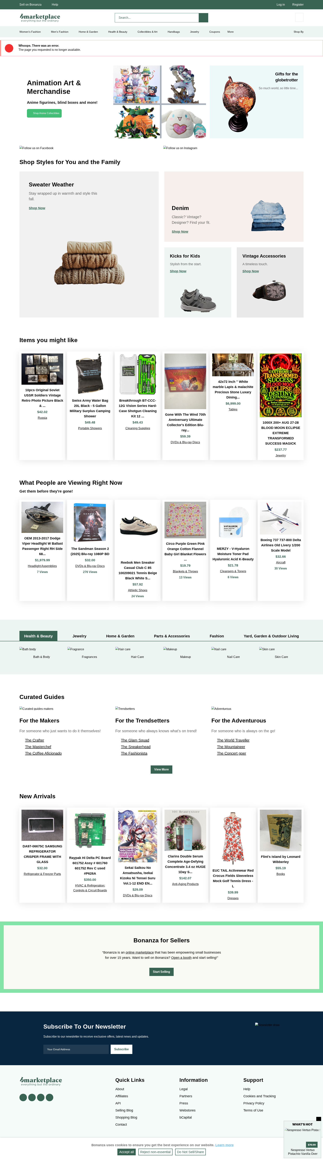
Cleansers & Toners (233, 571)
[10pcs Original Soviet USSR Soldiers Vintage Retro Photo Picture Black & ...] (42, 406)
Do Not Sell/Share (190, 1152)
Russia (42, 417)
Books (280, 874)
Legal (183, 1089)
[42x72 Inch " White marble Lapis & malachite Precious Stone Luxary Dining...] (233, 406)
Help (55, 4)
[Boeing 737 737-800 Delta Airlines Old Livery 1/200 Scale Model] (280, 550)
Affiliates (121, 1096)
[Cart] (299, 17)
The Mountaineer (231, 747)
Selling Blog (124, 1110)
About (119, 1089)
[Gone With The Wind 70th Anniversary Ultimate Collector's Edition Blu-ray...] (185, 406)
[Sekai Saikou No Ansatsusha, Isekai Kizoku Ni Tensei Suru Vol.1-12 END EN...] (137, 855)
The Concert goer (231, 753)
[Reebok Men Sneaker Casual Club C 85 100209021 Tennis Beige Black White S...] (137, 550)
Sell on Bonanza (30, 4)
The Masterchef (38, 747)
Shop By (299, 31)
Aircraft (280, 562)
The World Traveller (233, 740)
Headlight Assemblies (42, 566)
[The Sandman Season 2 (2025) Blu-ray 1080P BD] (90, 550)
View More (161, 769)
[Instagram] (49, 1097)
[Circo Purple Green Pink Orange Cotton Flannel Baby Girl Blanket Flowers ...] (185, 550)
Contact (121, 1124)
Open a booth (181, 958)
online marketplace (140, 952)
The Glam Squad (135, 740)
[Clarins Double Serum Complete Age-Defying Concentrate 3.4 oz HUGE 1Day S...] (185, 855)
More (230, 31)
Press (183, 1103)
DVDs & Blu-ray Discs (185, 442)
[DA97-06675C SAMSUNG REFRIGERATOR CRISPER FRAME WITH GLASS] (42, 855)
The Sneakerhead (135, 747)
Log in (281, 4)
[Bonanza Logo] (40, 17)
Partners (185, 1096)
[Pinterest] (40, 1097)
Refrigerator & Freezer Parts (42, 874)
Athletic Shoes (137, 590)
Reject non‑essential (155, 1152)
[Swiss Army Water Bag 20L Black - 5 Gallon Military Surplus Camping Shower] (90, 406)
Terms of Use (253, 1110)
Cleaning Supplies (137, 428)
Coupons (214, 31)
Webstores (187, 1110)
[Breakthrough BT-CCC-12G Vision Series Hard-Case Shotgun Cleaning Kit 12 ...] (137, 406)
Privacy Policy (253, 1103)
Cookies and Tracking (259, 1096)
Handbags (174, 31)
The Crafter (34, 740)
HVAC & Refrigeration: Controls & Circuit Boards (90, 888)
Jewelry (194, 31)
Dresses (233, 898)
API (118, 1103)
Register (298, 4)
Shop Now (37, 208)
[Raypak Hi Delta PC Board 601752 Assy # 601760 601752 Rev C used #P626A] (90, 855)
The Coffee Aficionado (43, 753)
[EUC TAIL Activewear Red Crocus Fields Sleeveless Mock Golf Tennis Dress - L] (233, 855)
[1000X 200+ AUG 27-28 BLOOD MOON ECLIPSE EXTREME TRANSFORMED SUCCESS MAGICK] (280, 406)
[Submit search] (203, 17)
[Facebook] (23, 1097)
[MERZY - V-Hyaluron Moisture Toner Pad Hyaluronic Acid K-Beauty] (233, 550)
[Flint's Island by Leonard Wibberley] (280, 855)
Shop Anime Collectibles (46, 113)
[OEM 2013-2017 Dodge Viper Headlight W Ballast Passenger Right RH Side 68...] (42, 550)
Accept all (126, 1152)
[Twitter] (32, 1097)
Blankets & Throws (185, 571)
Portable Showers (90, 428)
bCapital (185, 1117)
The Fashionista (134, 753)
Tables (233, 409)
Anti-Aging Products (185, 884)
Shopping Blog (126, 1117)
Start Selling (161, 971)
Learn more (224, 1145)
